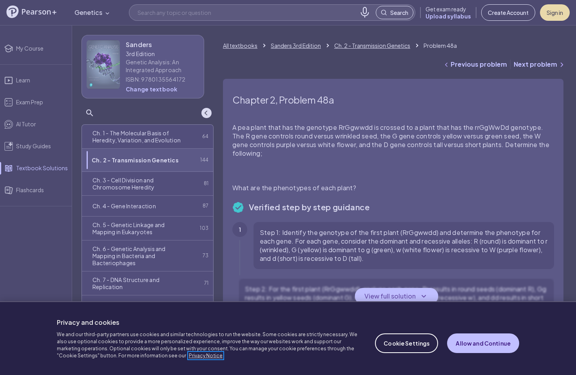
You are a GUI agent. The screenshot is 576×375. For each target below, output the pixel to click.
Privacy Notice (206, 356)
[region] (288, 338)
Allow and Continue (483, 343)
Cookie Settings (406, 343)
